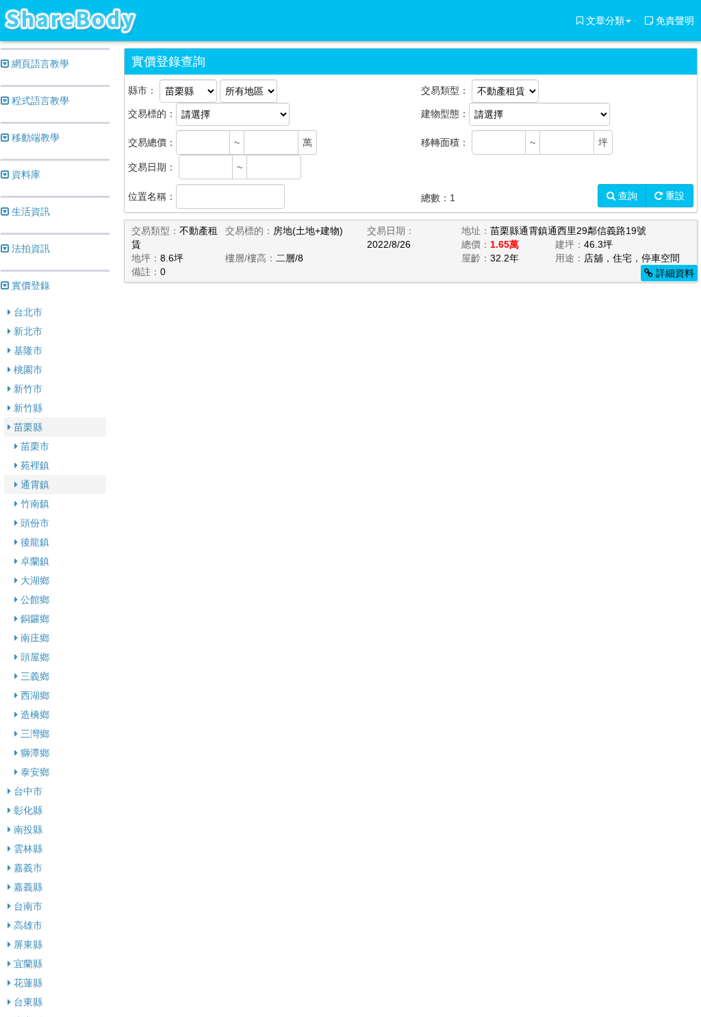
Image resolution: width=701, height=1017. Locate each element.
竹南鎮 (33, 503)
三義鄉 (33, 676)
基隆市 (26, 350)
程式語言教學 (39, 100)
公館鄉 (33, 599)
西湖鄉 (33, 695)
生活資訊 (29, 211)
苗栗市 (33, 446)
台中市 (26, 791)
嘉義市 (26, 867)
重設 (674, 195)
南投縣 (26, 829)
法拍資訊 (29, 248)
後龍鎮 (33, 542)
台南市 (26, 906)
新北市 (26, 331)
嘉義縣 (26, 886)
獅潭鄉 (33, 752)
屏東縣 (26, 944)
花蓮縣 (26, 982)
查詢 (626, 195)
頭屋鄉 (33, 657)
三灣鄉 (33, 733)
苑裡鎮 (33, 465)
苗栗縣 (26, 427)
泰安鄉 (33, 772)
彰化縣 (26, 810)
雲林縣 (26, 848)
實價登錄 (29, 285)
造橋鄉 (33, 714)
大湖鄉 (33, 580)
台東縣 (26, 1001)
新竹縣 (26, 407)
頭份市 (33, 522)
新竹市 (26, 388)
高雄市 (26, 925)
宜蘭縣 (26, 963)
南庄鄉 (33, 637)
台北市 (26, 312)
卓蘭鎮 (33, 561)
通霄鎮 (33, 484)
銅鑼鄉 (33, 618)
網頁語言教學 (39, 63)
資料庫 (24, 174)
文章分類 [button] (603, 20)
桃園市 (26, 369)
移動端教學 (34, 137)
